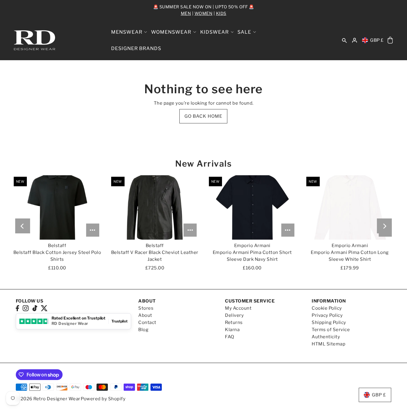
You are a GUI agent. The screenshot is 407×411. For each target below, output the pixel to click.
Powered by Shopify (103, 398)
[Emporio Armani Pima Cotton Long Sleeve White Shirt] (350, 207)
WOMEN (204, 13)
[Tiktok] (34, 308)
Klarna (232, 329)
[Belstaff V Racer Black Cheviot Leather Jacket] (155, 207)
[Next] (384, 225)
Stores (145, 308)
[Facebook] (17, 308)
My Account (238, 308)
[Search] (344, 40)
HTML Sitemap (328, 344)
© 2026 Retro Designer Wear (48, 398)
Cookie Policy (327, 308)
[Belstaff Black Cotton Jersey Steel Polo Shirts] (57, 207)
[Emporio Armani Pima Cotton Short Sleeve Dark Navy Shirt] (252, 207)
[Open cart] (390, 40)
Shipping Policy (329, 322)
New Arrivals (203, 164)
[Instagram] (26, 308)
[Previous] (22, 225)
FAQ (229, 336)
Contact (147, 322)
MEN (186, 13)
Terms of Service (331, 329)
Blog (143, 329)
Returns (234, 322)
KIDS (221, 13)
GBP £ (377, 40)
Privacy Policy (327, 315)
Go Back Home (203, 116)
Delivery (234, 315)
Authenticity (326, 336)
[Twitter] (44, 308)
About (145, 315)
